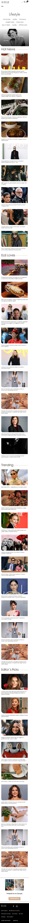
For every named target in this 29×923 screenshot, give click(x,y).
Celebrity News (9, 22)
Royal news (20, 22)
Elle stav (21, 913)
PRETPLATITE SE (14, 898)
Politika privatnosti (5, 920)
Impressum (15, 920)
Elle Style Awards (6, 913)
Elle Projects (4, 910)
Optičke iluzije (23, 25)
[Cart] (27, 2)
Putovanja (22, 19)
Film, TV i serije (6, 25)
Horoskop (14, 913)
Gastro (15, 19)
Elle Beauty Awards (14, 910)
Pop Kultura (6, 19)
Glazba (14, 25)
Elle (2, 6)
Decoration (10, 917)
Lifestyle (3, 917)
